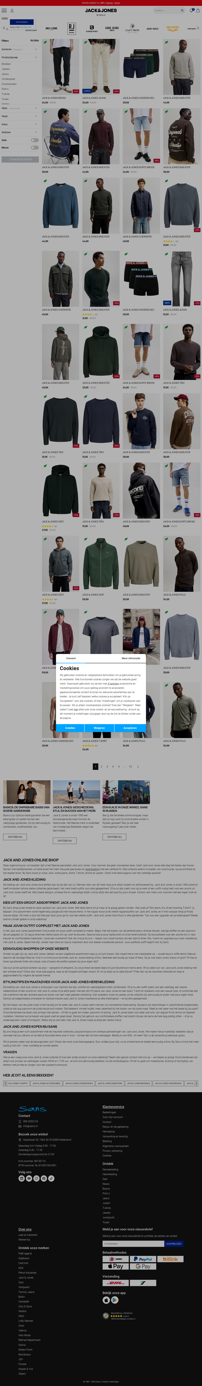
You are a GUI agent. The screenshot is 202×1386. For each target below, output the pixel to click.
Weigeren (99, 727)
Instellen (70, 727)
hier (76, 709)
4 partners (113, 683)
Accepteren (130, 727)
